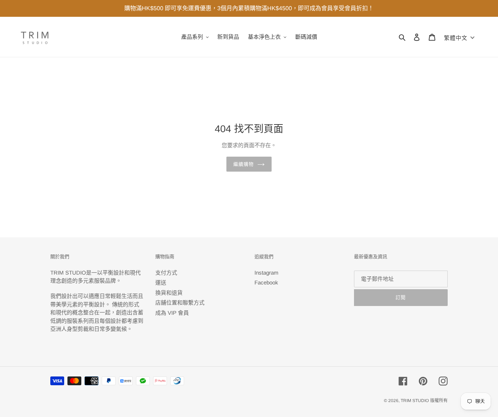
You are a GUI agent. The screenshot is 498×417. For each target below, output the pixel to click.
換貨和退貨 (169, 293)
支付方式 (166, 272)
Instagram (266, 272)
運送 (160, 282)
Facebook (266, 282)
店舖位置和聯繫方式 (180, 302)
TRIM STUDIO (415, 400)
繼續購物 (243, 164)
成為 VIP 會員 (172, 313)
